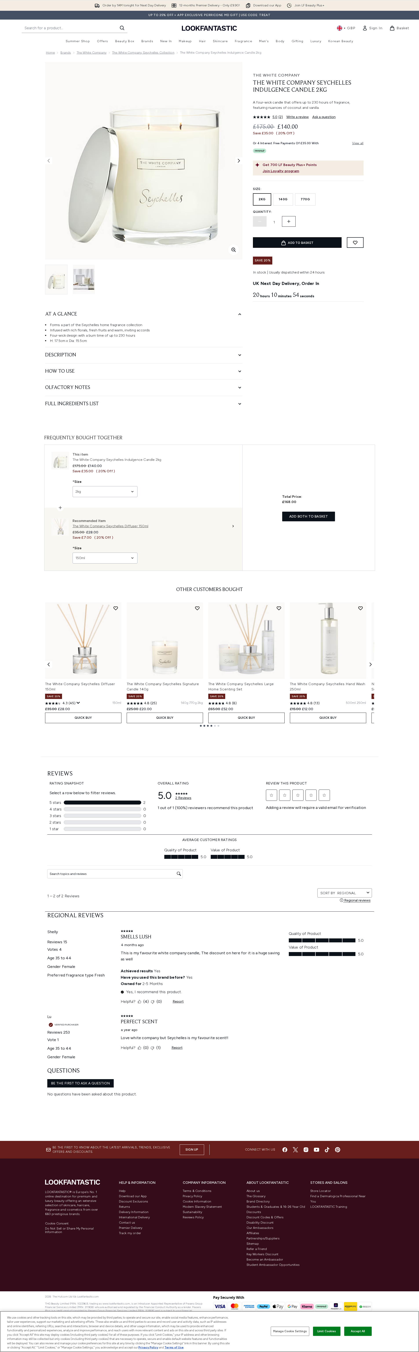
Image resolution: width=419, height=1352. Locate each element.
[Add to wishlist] (355, 242)
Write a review (297, 117)
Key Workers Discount (263, 1254)
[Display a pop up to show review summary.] (78, 703)
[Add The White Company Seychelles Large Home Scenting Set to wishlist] (279, 608)
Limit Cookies (326, 1331)
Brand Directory (258, 1201)
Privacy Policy (192, 1196)
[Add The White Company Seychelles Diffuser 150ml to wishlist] (115, 608)
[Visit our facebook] (285, 1149)
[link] (372, 28)
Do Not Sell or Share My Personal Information (69, 1230)
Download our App (133, 1196)
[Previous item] (48, 664)
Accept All (358, 1331)
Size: (257, 189)
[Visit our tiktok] (327, 1149)
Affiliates (253, 1233)
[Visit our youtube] (316, 1149)
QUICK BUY (83, 718)
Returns (124, 1207)
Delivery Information (134, 1212)
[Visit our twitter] (295, 1149)
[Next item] (370, 664)
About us (253, 1191)
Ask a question (324, 117)
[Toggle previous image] (48, 160)
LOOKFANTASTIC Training (328, 1207)
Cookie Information (197, 1201)
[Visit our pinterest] (337, 1149)
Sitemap (253, 1244)
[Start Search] (122, 28)
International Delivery (134, 1217)
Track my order (130, 1233)
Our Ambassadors (260, 1228)
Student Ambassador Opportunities (273, 1265)
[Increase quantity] (289, 221)
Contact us (127, 1222)
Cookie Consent (57, 1223)
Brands (65, 53)
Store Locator (320, 1191)
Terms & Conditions (197, 1191)
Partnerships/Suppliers (263, 1238)
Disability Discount (260, 1222)
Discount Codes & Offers (265, 1217)
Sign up (191, 1149)
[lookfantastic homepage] (209, 28)
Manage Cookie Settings (290, 1331)
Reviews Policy (193, 1217)
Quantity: (262, 212)
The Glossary (256, 1196)
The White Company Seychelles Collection (143, 53)
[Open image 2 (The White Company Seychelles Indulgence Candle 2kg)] (84, 279)
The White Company (91, 53)
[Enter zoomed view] (233, 249)
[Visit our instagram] (306, 1149)
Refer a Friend (257, 1249)
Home (50, 53)
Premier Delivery (131, 1228)
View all (358, 143)
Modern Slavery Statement (202, 1207)
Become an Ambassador (265, 1259)
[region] (209, 1331)
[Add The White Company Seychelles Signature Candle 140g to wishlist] (197, 608)
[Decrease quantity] (260, 221)
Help (122, 1191)
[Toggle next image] (238, 160)
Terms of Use (174, 1347)
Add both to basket (308, 516)
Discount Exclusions (133, 1201)
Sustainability (192, 1212)
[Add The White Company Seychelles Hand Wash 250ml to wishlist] (360, 608)
